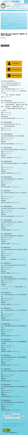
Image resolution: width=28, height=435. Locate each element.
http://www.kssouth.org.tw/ (13, 417)
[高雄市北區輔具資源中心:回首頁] (14, 4)
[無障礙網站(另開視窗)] (6, 430)
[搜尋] (22, 1)
